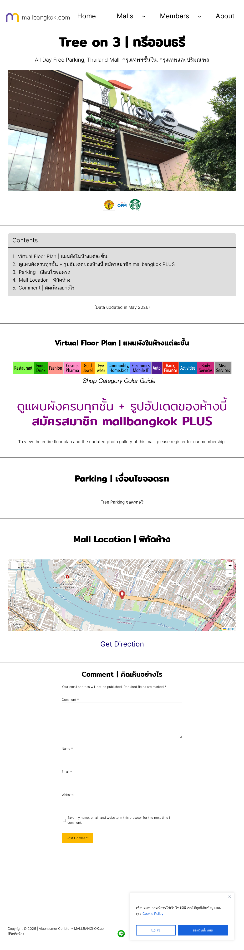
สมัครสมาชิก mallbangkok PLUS (122, 421)
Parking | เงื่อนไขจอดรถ (44, 272)
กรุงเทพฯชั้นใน (139, 59)
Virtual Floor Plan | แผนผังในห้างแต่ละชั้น (62, 256)
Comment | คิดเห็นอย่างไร (47, 288)
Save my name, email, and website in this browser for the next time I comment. (118, 820)
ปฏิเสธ (156, 930)
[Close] (229, 896)
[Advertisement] (122, 887)
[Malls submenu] (144, 16)
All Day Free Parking (59, 59)
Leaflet (230, 629)
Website (68, 795)
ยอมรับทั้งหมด (203, 930)
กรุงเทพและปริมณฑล (184, 59)
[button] (122, 595)
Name (67, 748)
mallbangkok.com (46, 17)
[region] (182, 916)
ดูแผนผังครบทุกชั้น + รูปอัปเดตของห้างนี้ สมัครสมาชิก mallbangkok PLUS (97, 264)
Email (67, 772)
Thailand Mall (103, 59)
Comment (70, 699)
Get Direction (122, 644)
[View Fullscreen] (14, 565)
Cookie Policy (152, 913)
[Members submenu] (200, 16)
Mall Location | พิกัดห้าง (44, 280)
